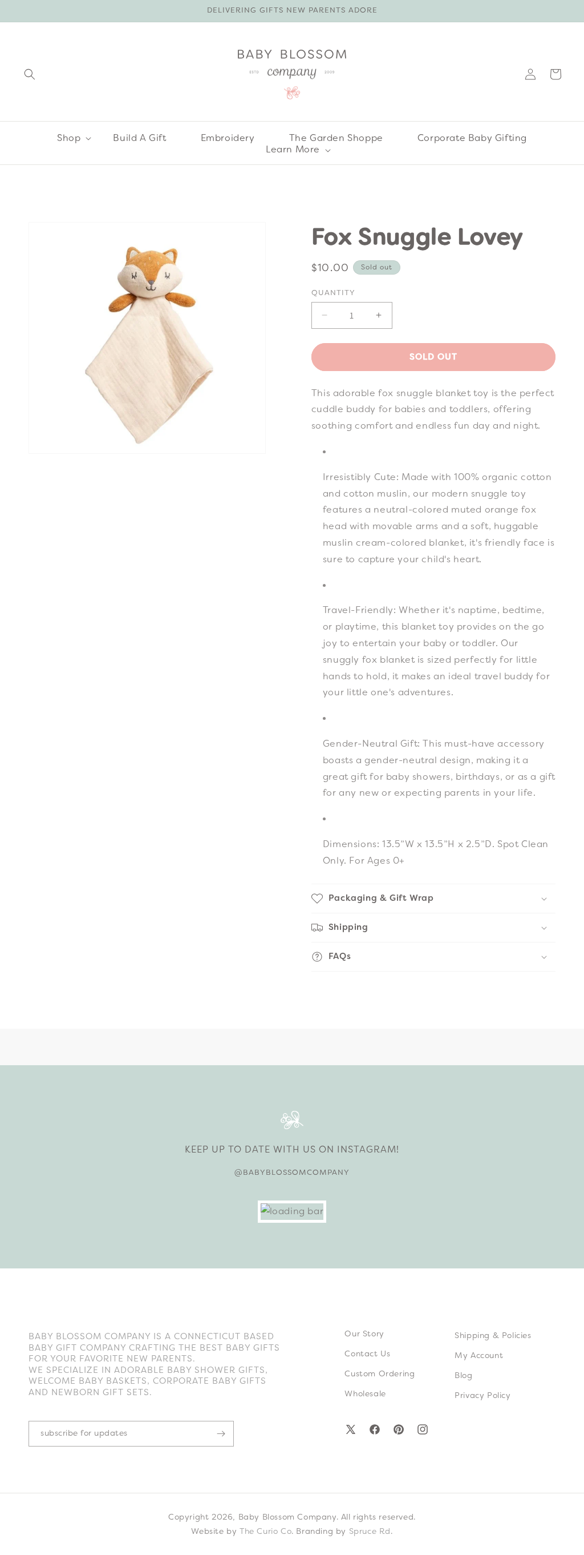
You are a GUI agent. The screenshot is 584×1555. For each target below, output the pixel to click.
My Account (479, 1355)
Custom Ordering (379, 1373)
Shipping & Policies (493, 1335)
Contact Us (367, 1353)
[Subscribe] (220, 1434)
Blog (463, 1375)
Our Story (364, 1333)
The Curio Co (265, 1531)
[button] (29, 74)
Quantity (333, 292)
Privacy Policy (482, 1395)
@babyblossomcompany (292, 1172)
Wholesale (365, 1393)
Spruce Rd (370, 1531)
